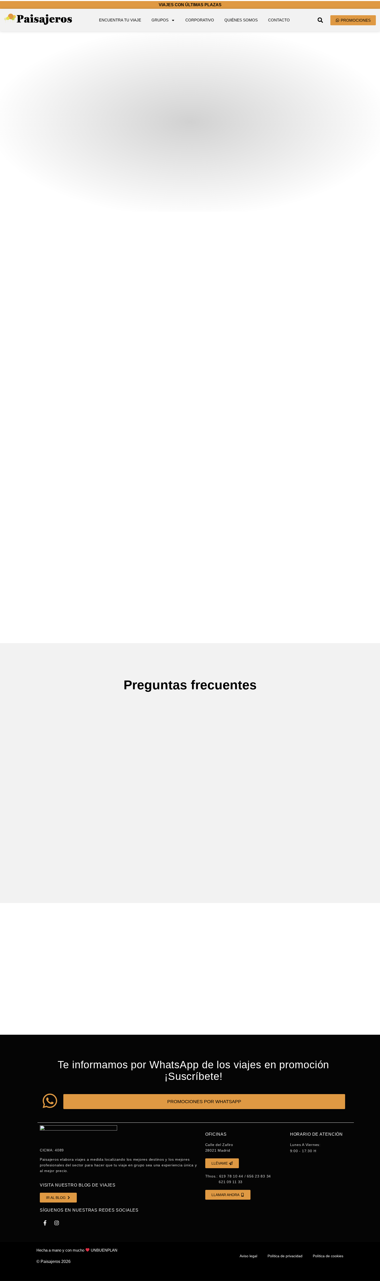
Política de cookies (328, 1256)
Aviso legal (248, 1256)
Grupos (160, 20)
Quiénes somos (241, 20)
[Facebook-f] (45, 1223)
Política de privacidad (285, 1256)
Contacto (279, 20)
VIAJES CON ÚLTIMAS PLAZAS (190, 5)
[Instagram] (56, 1223)
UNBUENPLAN (104, 1250)
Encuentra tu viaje (120, 20)
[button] (320, 20)
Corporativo (199, 20)
